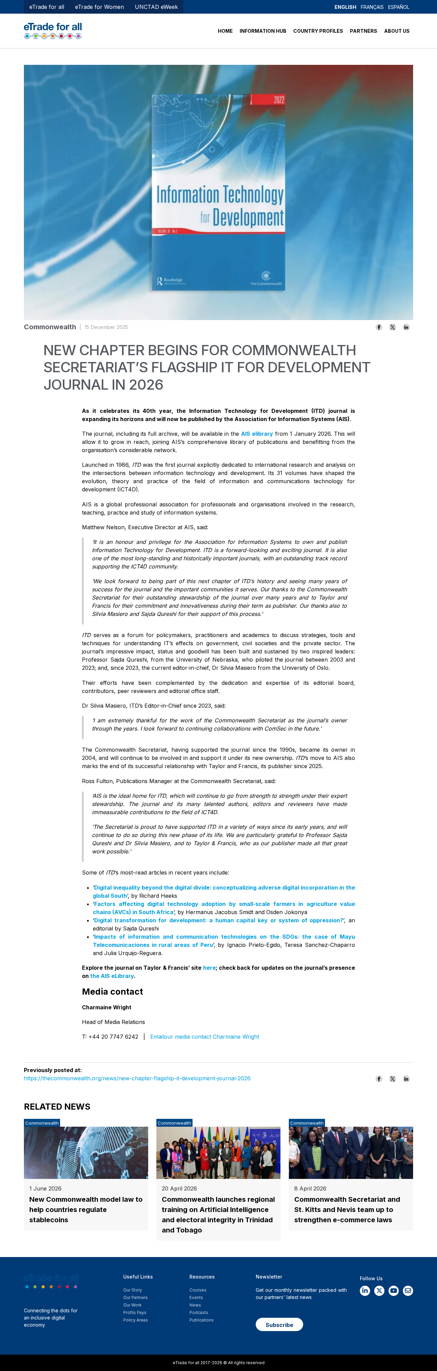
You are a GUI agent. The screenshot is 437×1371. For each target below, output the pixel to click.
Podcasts (198, 1312)
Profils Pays (134, 1312)
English (345, 7)
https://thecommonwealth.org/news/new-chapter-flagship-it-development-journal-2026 (137, 1078)
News (195, 1305)
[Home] (53, 30)
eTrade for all (46, 6)
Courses (198, 1290)
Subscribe (279, 1325)
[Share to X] (392, 327)
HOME (225, 31)
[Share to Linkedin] (406, 327)
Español (398, 7)
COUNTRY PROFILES (318, 31)
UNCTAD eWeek (156, 6)
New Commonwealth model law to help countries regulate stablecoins (86, 1209)
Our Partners (135, 1297)
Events (196, 1297)
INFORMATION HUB (263, 31)
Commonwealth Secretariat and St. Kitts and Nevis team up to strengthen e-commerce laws (347, 1209)
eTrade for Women (99, 6)
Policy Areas (135, 1320)
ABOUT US (397, 31)
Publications (201, 1320)
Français (372, 7)
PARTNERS (363, 31)
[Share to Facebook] (379, 327)
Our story (132, 1290)
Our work (132, 1305)
